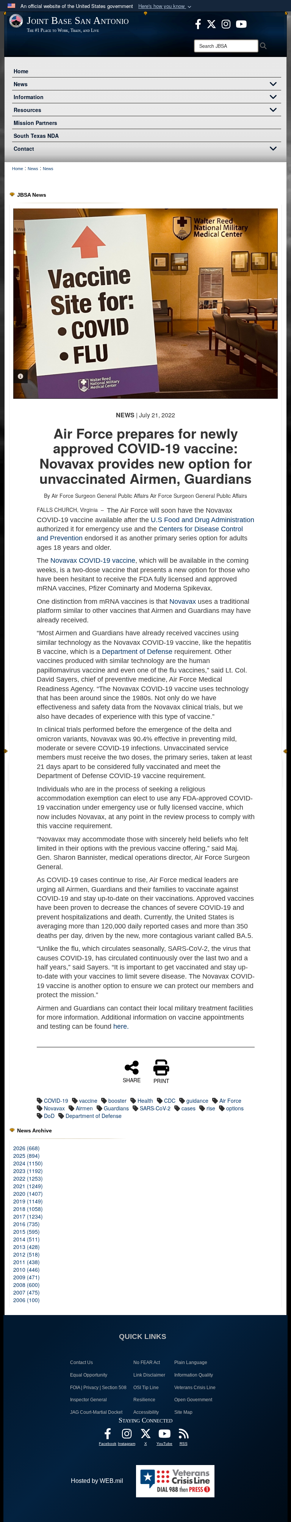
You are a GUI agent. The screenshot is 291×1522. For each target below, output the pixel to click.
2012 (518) (26, 1254)
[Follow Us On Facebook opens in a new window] (107, 1435)
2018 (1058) (28, 1209)
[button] (165, 6)
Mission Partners (35, 122)
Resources (27, 110)
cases (188, 1108)
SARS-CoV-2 (155, 1108)
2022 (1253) (28, 1178)
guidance (197, 1100)
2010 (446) (26, 1269)
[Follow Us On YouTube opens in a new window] (164, 1435)
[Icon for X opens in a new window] (211, 23)
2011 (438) (26, 1262)
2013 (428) (26, 1246)
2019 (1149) (28, 1201)
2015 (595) (26, 1231)
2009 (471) (26, 1277)
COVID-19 (56, 1100)
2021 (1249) (28, 1186)
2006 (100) (26, 1300)
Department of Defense (137, 651)
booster (117, 1100)
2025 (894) (26, 1155)
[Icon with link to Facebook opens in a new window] (198, 23)
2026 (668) (26, 1148)
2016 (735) (26, 1224)
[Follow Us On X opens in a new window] (145, 1435)
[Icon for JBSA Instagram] (126, 1435)
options (235, 1108)
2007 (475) (26, 1292)
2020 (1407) (28, 1193)
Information (29, 97)
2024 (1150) (28, 1163)
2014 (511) (26, 1239)
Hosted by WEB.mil (97, 1481)
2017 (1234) (28, 1216)
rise (211, 1108)
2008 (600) (26, 1284)
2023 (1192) (28, 1171)
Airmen (84, 1108)
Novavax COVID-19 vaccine (91, 560)
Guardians (116, 1108)
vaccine (88, 1100)
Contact (24, 148)
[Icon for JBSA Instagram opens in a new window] (226, 23)
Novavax (182, 601)
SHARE (132, 1079)
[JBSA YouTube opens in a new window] (241, 23)
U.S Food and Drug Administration (202, 520)
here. (121, 1026)
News (21, 84)
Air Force (230, 1100)
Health (145, 1100)
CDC (169, 1100)
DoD (49, 1115)
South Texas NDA (36, 135)
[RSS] (183, 1435)
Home (21, 71)
